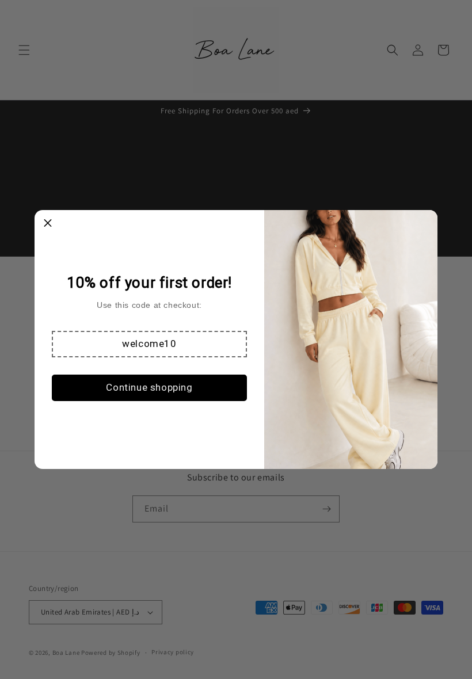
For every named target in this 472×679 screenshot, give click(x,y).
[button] (149, 344)
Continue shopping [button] (149, 387)
